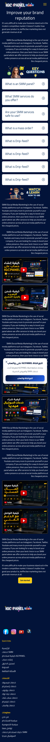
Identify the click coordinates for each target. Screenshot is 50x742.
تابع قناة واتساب (25, 378)
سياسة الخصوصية (10, 724)
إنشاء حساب (7, 660)
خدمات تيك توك (9, 694)
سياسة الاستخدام (9, 721)
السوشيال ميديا (9, 736)
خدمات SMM (7, 652)
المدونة (5, 667)
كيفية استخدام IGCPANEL (13, 656)
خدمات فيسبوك (9, 682)
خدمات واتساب (8, 705)
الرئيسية (5, 648)
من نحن (5, 717)
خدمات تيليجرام (8, 702)
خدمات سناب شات (9, 698)
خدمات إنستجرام (9, 686)
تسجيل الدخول (8, 663)
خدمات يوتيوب (8, 690)
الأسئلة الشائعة (9, 671)
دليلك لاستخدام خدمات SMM (14, 732)
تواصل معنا (7, 728)
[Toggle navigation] (45, 4)
